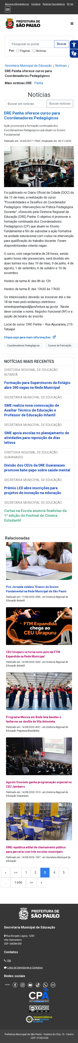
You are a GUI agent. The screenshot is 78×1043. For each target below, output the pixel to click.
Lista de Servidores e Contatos (25, 967)
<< (16, 872)
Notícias (41, 51)
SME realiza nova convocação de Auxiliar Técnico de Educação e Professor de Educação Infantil (31, 410)
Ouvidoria (35, 4)
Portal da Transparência (54, 4)
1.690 (18, 882)
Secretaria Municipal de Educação (28, 66)
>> (31, 882)
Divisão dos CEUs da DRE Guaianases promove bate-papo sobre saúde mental (37, 467)
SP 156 (70, 4)
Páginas (25, 51)
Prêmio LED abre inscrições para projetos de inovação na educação (33, 490)
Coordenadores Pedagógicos (23, 345)
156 (9, 960)
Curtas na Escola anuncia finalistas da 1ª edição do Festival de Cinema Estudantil (35, 515)
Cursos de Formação (59, 345)
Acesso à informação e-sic (17, 4)
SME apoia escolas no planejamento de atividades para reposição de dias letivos (36, 438)
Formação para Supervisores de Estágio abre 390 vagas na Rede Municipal (37, 385)
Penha (38, 83)
